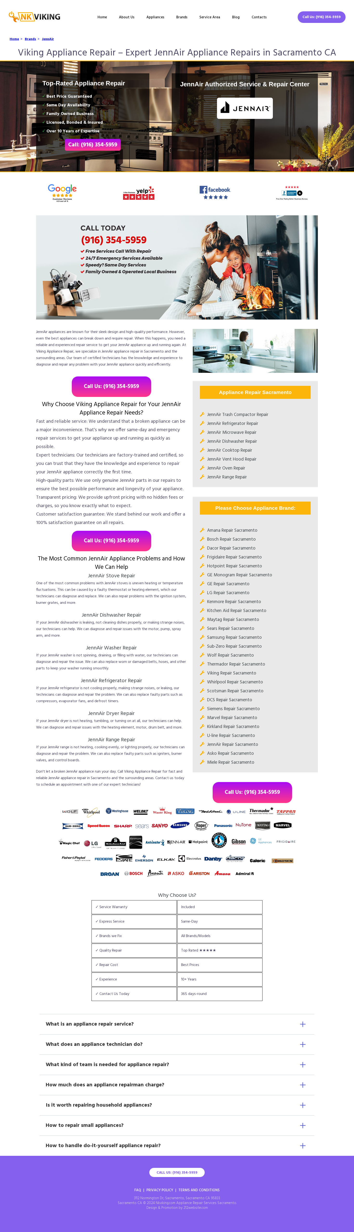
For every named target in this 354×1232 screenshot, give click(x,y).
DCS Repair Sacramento (229, 700)
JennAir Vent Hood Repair (231, 459)
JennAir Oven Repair (226, 468)
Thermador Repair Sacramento (236, 664)
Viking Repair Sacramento (231, 673)
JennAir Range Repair (227, 477)
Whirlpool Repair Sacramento (235, 682)
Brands (181, 17)
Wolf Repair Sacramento (230, 655)
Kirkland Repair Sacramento (233, 726)
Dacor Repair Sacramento (231, 548)
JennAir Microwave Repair (231, 432)
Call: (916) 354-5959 (92, 145)
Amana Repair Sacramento (232, 530)
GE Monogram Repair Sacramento (239, 575)
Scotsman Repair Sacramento (235, 691)
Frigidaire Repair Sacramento (234, 557)
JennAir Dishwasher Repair (232, 441)
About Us (126, 17)
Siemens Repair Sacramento (233, 709)
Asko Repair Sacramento (230, 753)
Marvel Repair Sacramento (232, 718)
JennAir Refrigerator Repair (232, 423)
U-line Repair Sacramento (231, 735)
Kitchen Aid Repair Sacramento (236, 610)
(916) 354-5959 (114, 240)
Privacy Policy (159, 1190)
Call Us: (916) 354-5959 (321, 17)
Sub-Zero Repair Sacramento (234, 646)
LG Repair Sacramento (228, 593)
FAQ (137, 1190)
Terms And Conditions (199, 1190)
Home (102, 17)
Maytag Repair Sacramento (233, 619)
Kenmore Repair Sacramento (234, 602)
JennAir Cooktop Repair (229, 450)
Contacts (259, 17)
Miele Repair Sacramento (230, 762)
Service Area (209, 17)
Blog (236, 17)
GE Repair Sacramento (228, 584)
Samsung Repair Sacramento (234, 637)
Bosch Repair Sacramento (231, 539)
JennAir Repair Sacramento (232, 744)
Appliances (155, 17)
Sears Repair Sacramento (230, 628)
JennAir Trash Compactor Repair (237, 414)
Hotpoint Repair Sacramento (234, 566)
